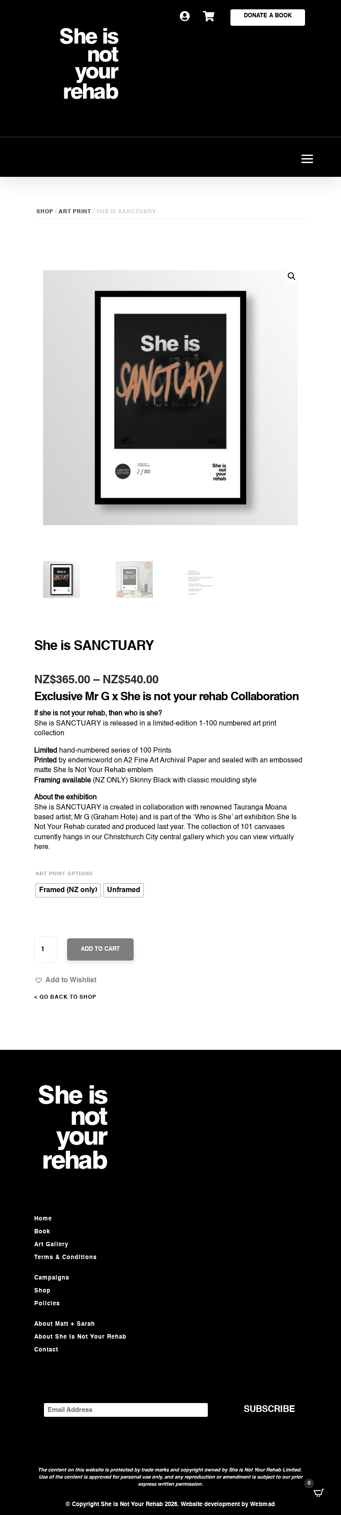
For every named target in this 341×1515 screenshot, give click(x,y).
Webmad (262, 1504)
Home (43, 1219)
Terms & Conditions (65, 1257)
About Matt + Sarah (64, 1324)
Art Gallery (51, 1245)
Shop (42, 1291)
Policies (47, 1304)
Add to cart (100, 949)
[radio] (68, 890)
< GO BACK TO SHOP (65, 997)
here (41, 847)
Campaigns (51, 1278)
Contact (46, 1350)
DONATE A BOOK (268, 16)
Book (42, 1232)
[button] (65, 980)
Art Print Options (64, 874)
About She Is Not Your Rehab (80, 1337)
